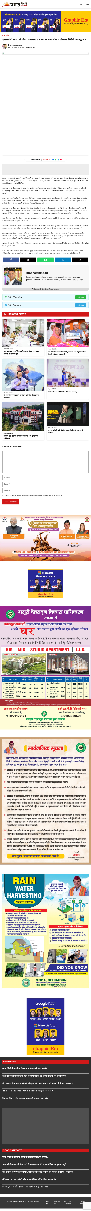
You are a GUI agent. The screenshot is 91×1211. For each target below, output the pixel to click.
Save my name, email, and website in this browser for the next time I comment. (34, 495)
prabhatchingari (17, 45)
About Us (48, 1202)
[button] (80, 4)
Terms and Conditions (67, 1202)
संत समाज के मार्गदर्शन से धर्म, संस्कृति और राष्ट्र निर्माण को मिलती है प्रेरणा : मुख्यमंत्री (37, 1083)
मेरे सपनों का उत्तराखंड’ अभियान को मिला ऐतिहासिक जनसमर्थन (29, 1091)
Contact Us (57, 1202)
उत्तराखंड (5, 35)
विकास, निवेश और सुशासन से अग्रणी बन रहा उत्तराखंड (25, 1098)
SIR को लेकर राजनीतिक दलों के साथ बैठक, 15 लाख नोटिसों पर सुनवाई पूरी (34, 1076)
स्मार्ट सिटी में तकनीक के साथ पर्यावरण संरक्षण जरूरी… (25, 1068)
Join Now (81, 297)
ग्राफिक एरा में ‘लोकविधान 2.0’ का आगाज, (62, 392)
